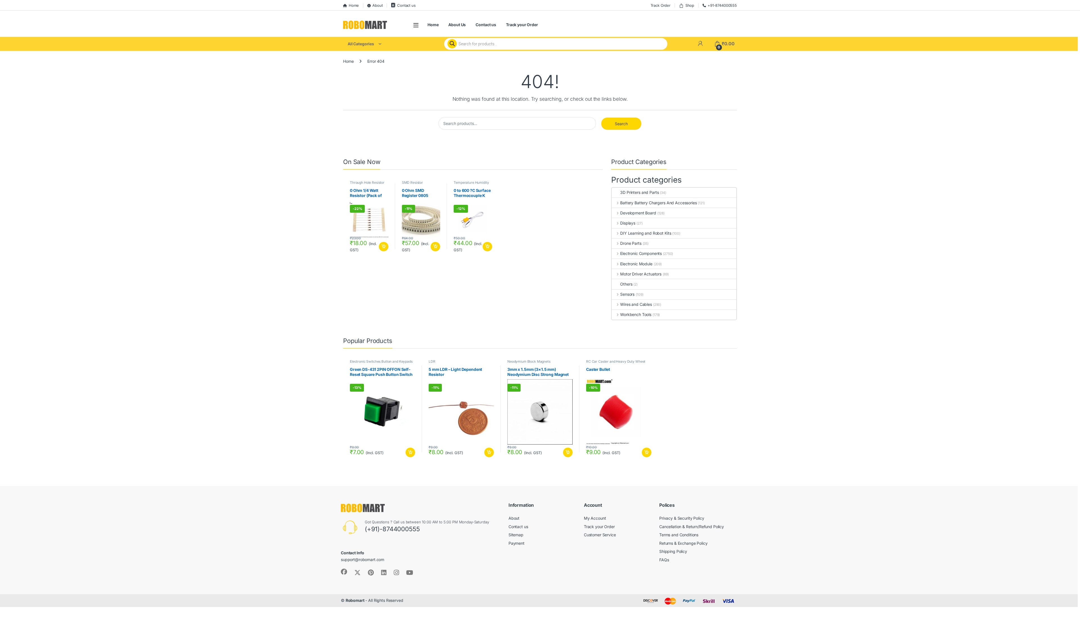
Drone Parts (630, 243)
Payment (516, 543)
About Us (457, 24)
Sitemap (515, 534)
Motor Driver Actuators (641, 274)
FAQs (664, 559)
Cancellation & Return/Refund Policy (691, 526)
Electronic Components (641, 253)
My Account (595, 518)
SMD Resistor (412, 182)
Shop (689, 5)
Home (354, 5)
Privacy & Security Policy (681, 518)
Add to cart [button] (383, 247)
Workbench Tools (635, 314)
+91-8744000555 (722, 5)
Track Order (660, 5)
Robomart (355, 600)
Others (626, 284)
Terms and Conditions (678, 534)
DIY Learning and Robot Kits (645, 233)
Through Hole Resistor (367, 182)
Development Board (638, 212)
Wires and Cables (636, 304)
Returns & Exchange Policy (683, 543)
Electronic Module (636, 263)
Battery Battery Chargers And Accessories (658, 202)
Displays (627, 223)
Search (621, 123)
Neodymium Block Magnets (528, 361)
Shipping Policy (673, 551)
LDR (432, 361)
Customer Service (600, 534)
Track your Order (522, 24)
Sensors (627, 294)
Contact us (406, 5)
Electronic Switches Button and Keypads (381, 361)
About (377, 5)
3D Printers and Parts (639, 192)
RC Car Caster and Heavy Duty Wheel (615, 361)
